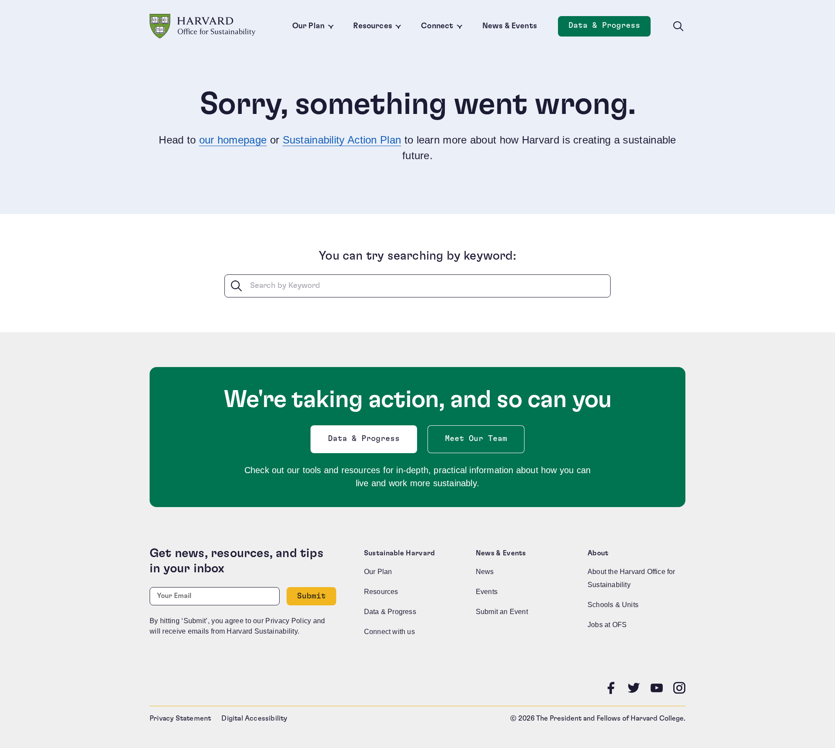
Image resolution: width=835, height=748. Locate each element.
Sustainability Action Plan (342, 140)
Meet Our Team (476, 439)
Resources (372, 26)
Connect (437, 26)
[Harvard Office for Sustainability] (203, 26)
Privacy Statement (180, 718)
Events (487, 591)
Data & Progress (609, 28)
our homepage (233, 140)
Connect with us (389, 631)
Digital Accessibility (254, 718)
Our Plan (308, 26)
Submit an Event (502, 611)
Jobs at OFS (607, 624)
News (485, 571)
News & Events (509, 26)
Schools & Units (613, 604)
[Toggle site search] (678, 26)
